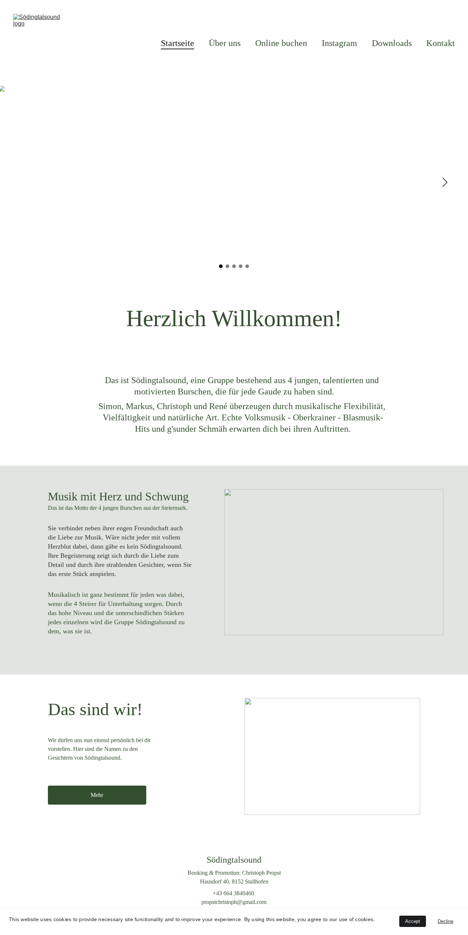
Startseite (177, 43)
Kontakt (440, 43)
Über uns (225, 43)
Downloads (392, 43)
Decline (445, 921)
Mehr (97, 795)
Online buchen (281, 43)
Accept (412, 921)
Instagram (339, 43)
